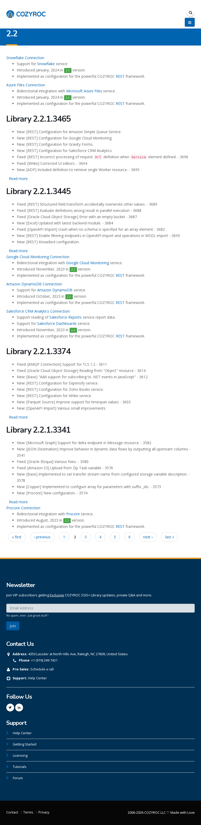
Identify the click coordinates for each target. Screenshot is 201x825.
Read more (18, 178)
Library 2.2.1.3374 (38, 351)
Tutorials (19, 767)
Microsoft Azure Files (84, 90)
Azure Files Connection (25, 84)
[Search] (190, 12)
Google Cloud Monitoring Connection (37, 256)
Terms (28, 812)
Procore (73, 513)
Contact (12, 812)
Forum (18, 778)
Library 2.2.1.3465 (38, 119)
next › (148, 536)
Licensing (20, 755)
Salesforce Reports (65, 317)
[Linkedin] (19, 707)
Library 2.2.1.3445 (38, 191)
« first (16, 536)
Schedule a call (42, 669)
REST (120, 76)
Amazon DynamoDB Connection (34, 283)
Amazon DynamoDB (54, 289)
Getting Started (24, 744)
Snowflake (46, 63)
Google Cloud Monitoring (87, 262)
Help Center (37, 678)
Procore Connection (23, 507)
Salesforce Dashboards (57, 323)
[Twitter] (10, 707)
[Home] (26, 11)
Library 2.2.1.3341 (38, 430)
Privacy (43, 812)
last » (169, 536)
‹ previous (42, 536)
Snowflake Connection (25, 57)
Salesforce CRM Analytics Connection (38, 311)
